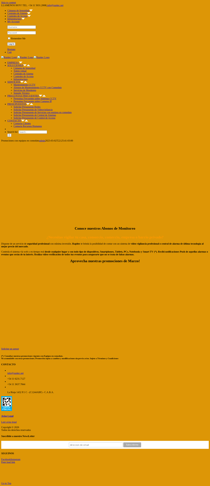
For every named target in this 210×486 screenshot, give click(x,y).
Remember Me (18, 38)
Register (11, 49)
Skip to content (8, 2)
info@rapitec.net (55, 5)
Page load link (8, 462)
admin (42, 140)
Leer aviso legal (9, 422)
